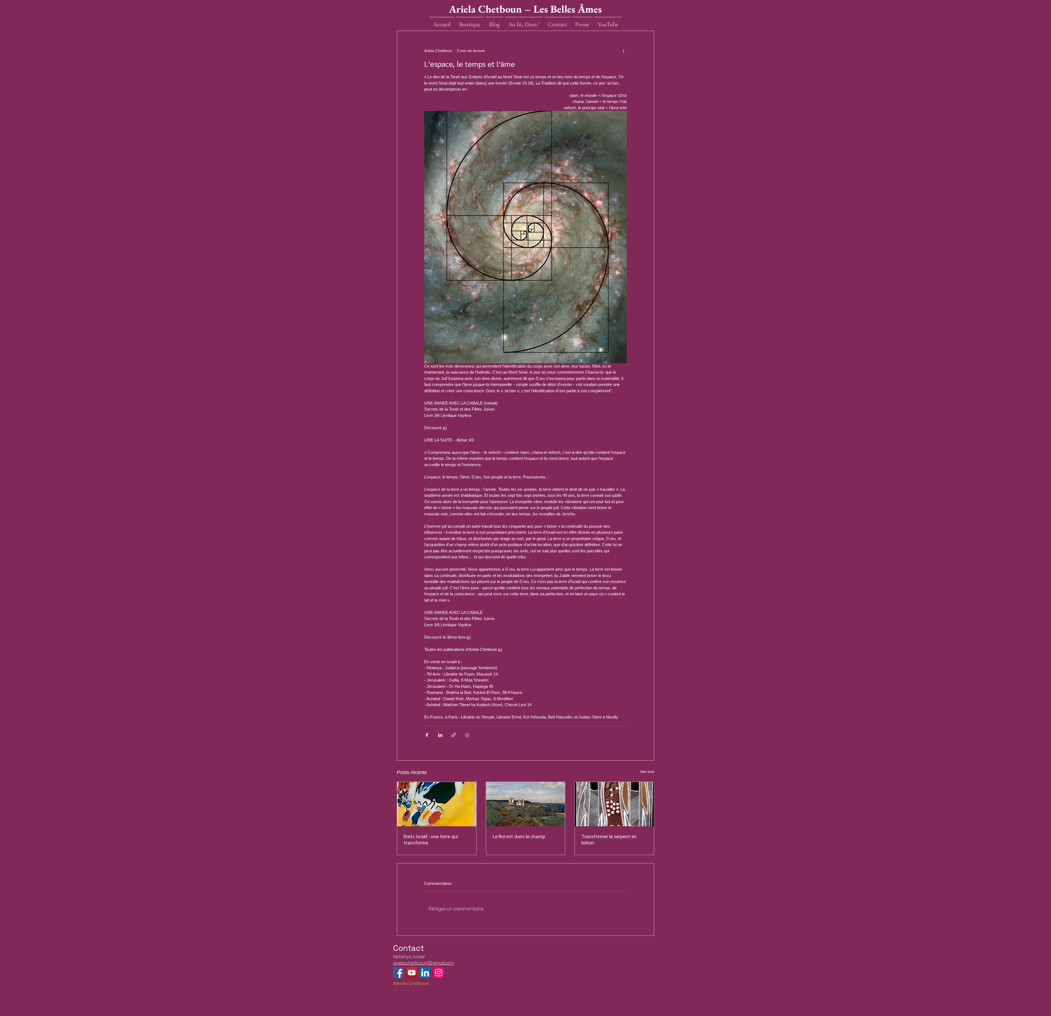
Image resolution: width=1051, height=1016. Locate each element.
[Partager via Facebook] (426, 735)
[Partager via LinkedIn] (440, 735)
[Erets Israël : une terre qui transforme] (436, 804)
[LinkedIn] (425, 972)
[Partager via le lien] (453, 735)
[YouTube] (411, 972)
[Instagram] (438, 972)
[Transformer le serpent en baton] (614, 804)
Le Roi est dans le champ (519, 836)
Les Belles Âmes (567, 9)
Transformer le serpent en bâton (609, 839)
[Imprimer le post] (467, 735)
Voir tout (647, 771)
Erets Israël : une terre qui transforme (431, 839)
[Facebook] (398, 972)
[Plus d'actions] (623, 50)
